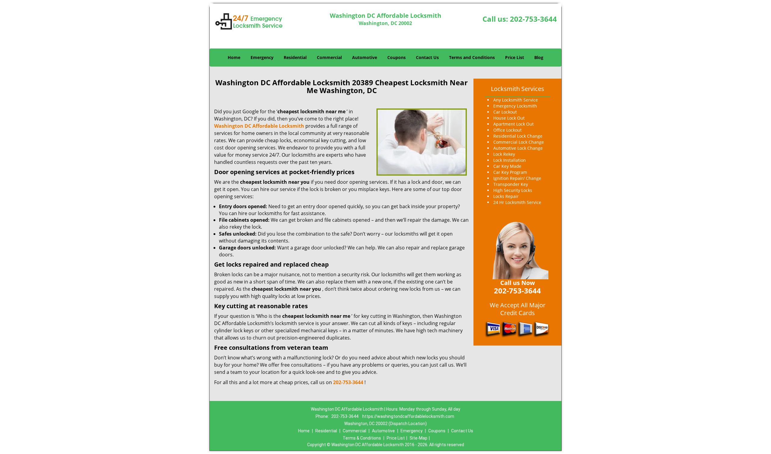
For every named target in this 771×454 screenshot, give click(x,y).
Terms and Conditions (472, 57)
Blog (538, 57)
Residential (295, 57)
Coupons (396, 57)
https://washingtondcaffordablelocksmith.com (408, 416)
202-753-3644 (533, 19)
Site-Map (418, 438)
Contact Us (427, 57)
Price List (514, 57)
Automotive (364, 57)
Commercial (329, 57)
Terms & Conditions (362, 438)
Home (234, 57)
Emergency (262, 57)
